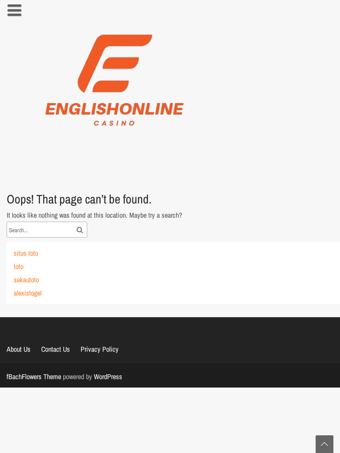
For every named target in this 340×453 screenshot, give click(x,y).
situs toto (26, 253)
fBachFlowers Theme (34, 376)
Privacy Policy (100, 349)
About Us (19, 349)
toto (18, 266)
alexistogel (28, 293)
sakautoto (26, 279)
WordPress (108, 376)
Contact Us (55, 349)
